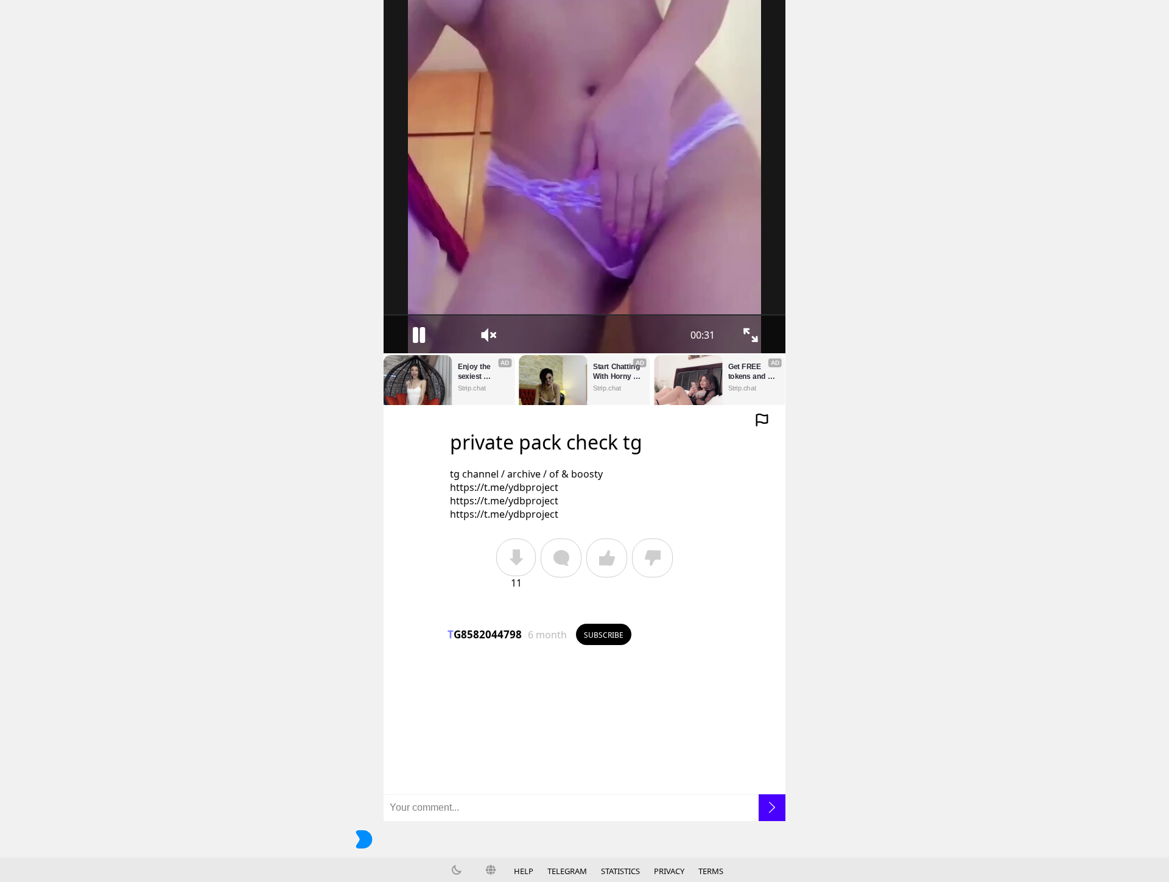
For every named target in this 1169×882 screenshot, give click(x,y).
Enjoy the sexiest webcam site (479, 372)
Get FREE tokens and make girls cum (748, 372)
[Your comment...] (584, 807)
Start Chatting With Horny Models (617, 372)
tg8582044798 (485, 634)
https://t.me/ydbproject (504, 487)
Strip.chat (472, 388)
